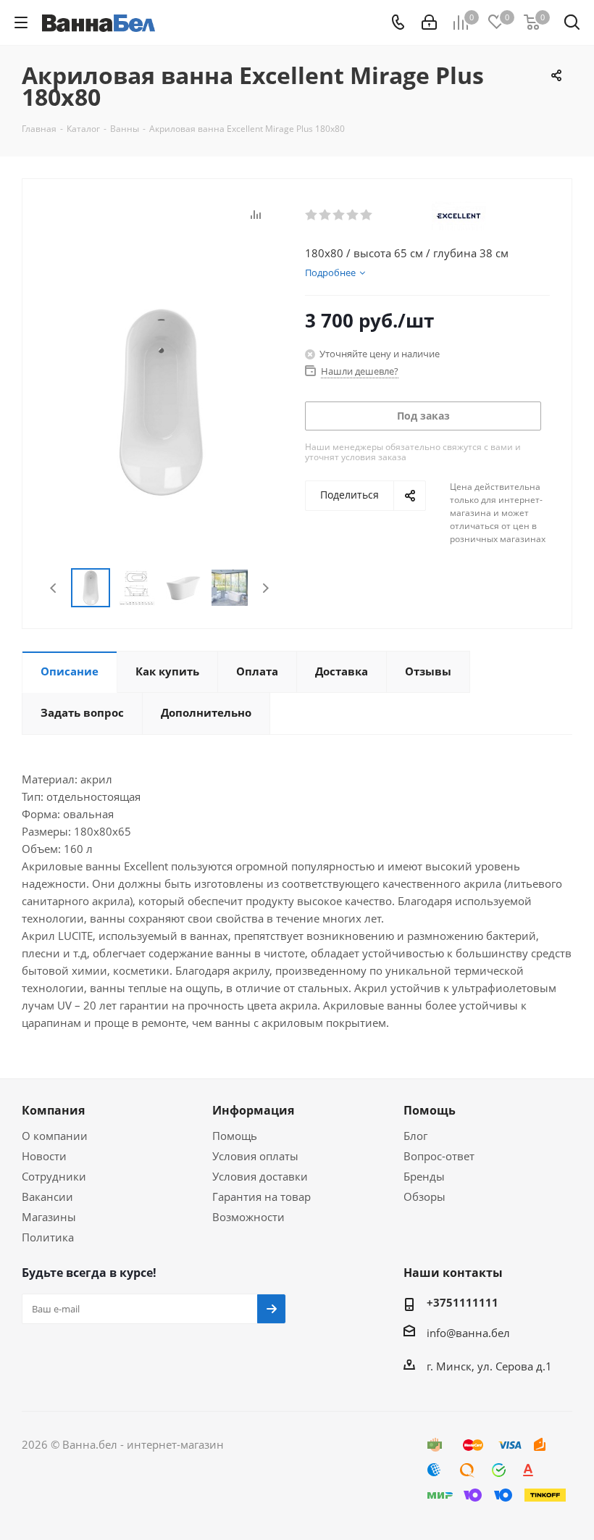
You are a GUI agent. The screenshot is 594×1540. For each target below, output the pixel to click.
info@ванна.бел (468, 1332)
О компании (55, 1135)
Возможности (248, 1217)
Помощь (234, 1135)
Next (265, 588)
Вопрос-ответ (438, 1156)
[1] (312, 215)
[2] (325, 215)
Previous (53, 588)
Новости (44, 1156)
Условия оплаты (255, 1156)
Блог (415, 1135)
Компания (53, 1110)
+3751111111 (462, 1302)
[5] (367, 215)
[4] (353, 215)
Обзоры (424, 1196)
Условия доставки (260, 1176)
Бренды (424, 1176)
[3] (339, 215)
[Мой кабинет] (429, 22)
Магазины (49, 1217)
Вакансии (47, 1196)
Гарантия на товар (261, 1196)
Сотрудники (54, 1176)
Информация (253, 1110)
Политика (48, 1237)
